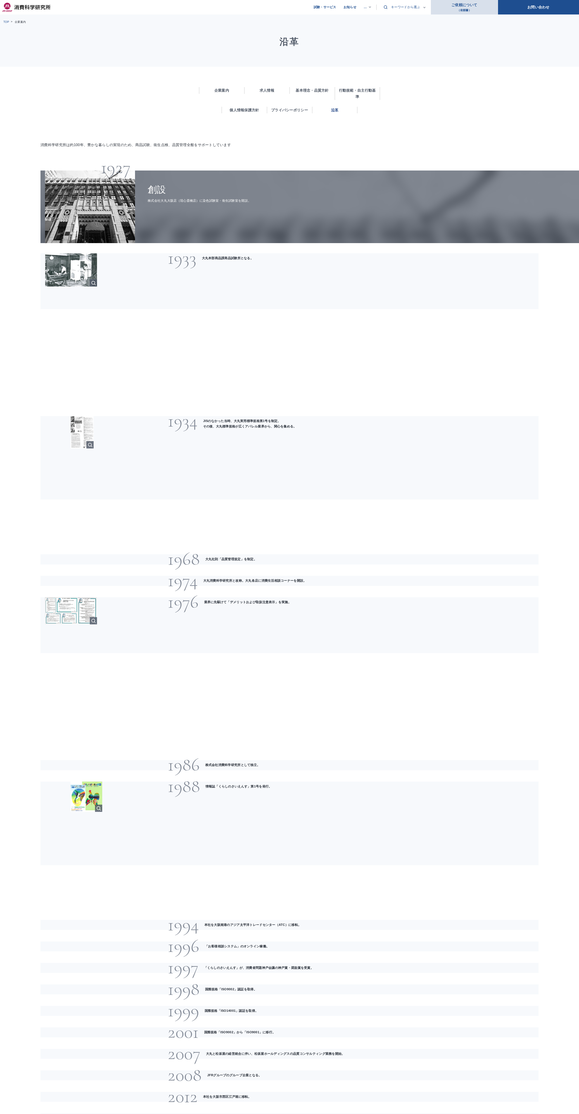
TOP (6, 22)
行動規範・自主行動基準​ (357, 93)
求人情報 (267, 90)
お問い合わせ (538, 7)
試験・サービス (325, 7)
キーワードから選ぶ (405, 7)
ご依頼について (464, 7)
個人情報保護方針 (244, 110)
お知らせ (350, 7)
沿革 (335, 110)
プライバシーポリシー (289, 110)
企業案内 (20, 22)
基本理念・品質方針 (312, 90)
